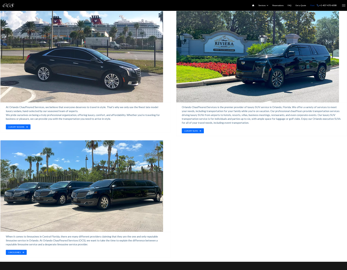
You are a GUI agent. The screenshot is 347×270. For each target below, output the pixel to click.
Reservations (278, 5)
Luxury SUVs (191, 131)
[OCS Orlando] (253, 5)
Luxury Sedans (17, 127)
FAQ (289, 5)
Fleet (312, 5)
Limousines (15, 252)
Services (262, 5)
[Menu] (343, 5)
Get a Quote (300, 5)
